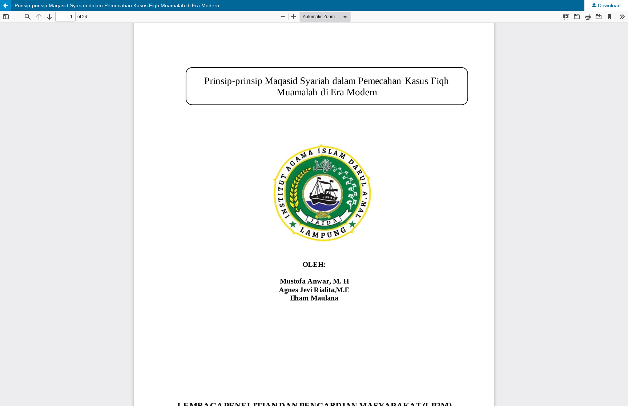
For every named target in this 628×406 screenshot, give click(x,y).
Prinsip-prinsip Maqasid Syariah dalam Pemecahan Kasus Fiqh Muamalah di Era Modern (117, 5)
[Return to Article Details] (5, 5)
